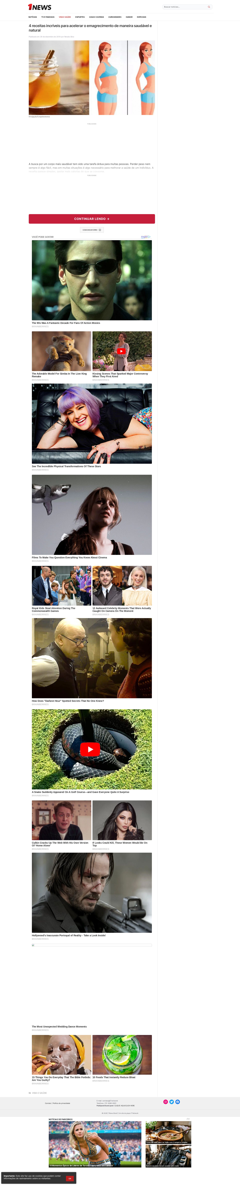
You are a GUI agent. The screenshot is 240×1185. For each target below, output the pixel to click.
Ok (70, 1178)
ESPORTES (80, 17)
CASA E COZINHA (96, 17)
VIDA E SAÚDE (65, 17)
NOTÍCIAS (32, 17)
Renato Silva (69, 37)
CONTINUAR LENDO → (92, 219)
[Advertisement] (92, 142)
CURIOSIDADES (114, 17)
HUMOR (129, 17)
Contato (48, 1103)
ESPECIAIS (141, 17)
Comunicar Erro (90, 230)
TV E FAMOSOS (47, 17)
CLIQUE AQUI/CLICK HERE (124, 1106)
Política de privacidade (61, 1103)
